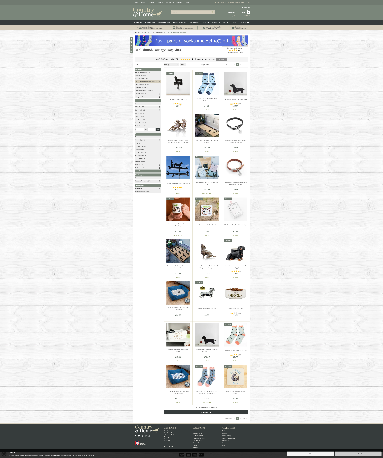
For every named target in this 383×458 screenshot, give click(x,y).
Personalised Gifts (198, 438)
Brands (137, 134)
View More (206, 412)
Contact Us (170, 2)
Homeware (196, 431)
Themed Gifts (197, 433)
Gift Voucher (244, 22)
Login (187, 2)
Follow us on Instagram (131, 51)
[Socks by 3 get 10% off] (191, 41)
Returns (224, 433)
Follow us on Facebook (131, 39)
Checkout (231, 12)
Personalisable (139, 185)
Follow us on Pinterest (131, 48)
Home (136, 2)
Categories (138, 69)
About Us (225, 443)
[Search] (212, 12)
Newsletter (225, 440)
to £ (146, 129)
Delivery (224, 431)
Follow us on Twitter (131, 42)
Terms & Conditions (228, 438)
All (159, 104)
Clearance (196, 445)
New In (195, 448)
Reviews (179, 2)
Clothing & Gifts (198, 436)
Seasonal (196, 443)
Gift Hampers (197, 440)
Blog (223, 445)
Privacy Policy (226, 436)
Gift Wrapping (139, 175)
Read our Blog (131, 45)
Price (136, 101)
